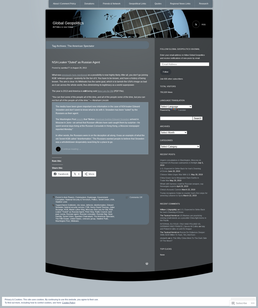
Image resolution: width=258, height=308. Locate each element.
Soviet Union (103, 200)
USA (112, 200)
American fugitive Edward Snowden (112, 119)
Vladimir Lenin (61, 202)
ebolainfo (164, 238)
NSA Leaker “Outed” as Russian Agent (76, 62)
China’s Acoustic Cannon (170, 190)
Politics (94, 200)
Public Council (101, 212)
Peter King (89, 212)
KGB (66, 209)
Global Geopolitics (68, 23)
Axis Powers (69, 197)
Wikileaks (75, 221)
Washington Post (62, 221)
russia (62, 214)
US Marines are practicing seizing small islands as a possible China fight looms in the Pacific (183, 218)
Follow (165, 72)
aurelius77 (65, 68)
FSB (87, 207)
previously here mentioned (74, 75)
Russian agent (72, 214)
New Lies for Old (105, 91)
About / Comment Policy (64, 3)
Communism (80, 197)
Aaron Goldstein (69, 205)
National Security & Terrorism (77, 200)
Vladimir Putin (102, 219)
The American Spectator (104, 216)
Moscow (89, 209)
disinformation (100, 205)
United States (75, 219)
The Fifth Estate (62, 219)
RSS (204, 24)
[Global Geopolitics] (129, 24)
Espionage (91, 197)
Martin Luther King (77, 209)
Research (203, 3)
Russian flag (102, 214)
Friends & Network (111, 3)
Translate (182, 110)
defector (89, 205)
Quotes (158, 3)
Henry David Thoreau (99, 207)
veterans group (88, 219)
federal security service (74, 207)
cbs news (81, 205)
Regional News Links (180, 3)
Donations (89, 3)
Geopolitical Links (137, 3)
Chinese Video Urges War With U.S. (175, 174)
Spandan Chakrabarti (84, 216)
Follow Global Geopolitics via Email (180, 49)
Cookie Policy (68, 303)
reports (80, 119)
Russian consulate (87, 214)
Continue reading (71, 149)
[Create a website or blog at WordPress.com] (147, 264)
